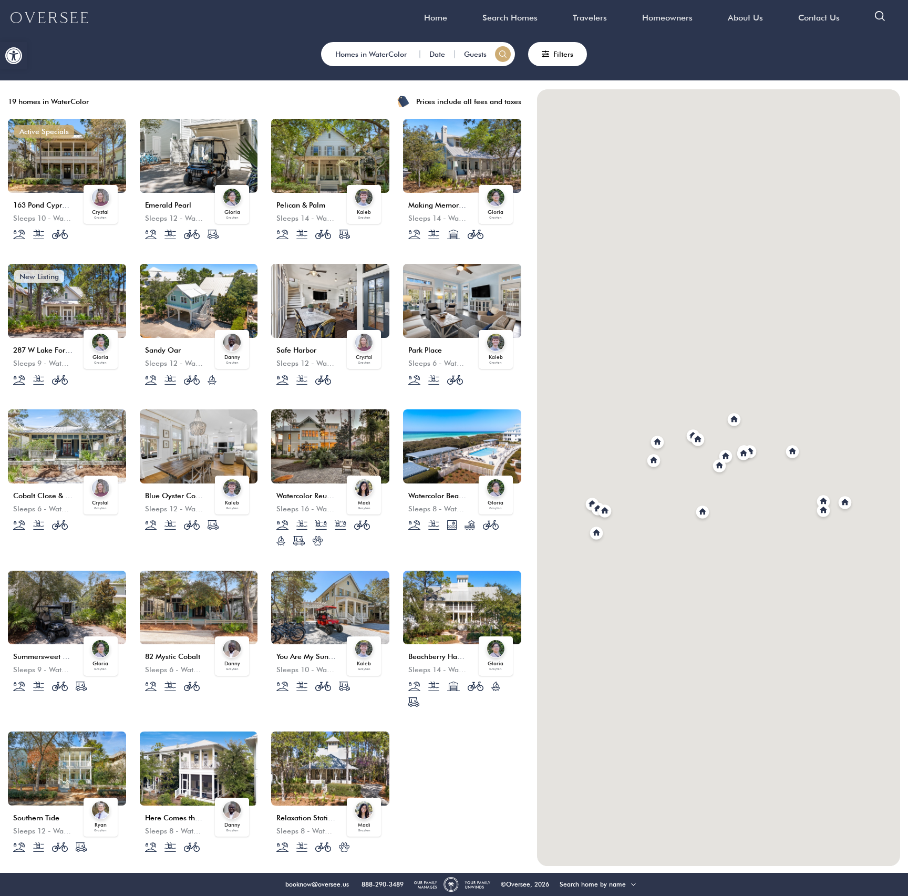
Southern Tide (36, 817)
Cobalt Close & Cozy (47, 495)
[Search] (503, 54)
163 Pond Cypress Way (51, 205)
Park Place (425, 350)
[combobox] (604, 884)
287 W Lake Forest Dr (49, 350)
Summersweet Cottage (51, 656)
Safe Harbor (296, 350)
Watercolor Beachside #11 (452, 495)
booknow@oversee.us (317, 884)
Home (435, 18)
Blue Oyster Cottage (178, 495)
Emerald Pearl (168, 205)
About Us (745, 18)
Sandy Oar (163, 350)
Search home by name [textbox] (593, 884)
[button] (13, 55)
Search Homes (510, 18)
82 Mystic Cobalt (172, 656)
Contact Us (819, 18)
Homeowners (667, 18)
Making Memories (438, 205)
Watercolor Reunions (310, 495)
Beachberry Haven (438, 656)
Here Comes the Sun (179, 817)
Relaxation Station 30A (314, 817)
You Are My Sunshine (311, 656)
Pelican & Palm (300, 205)
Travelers (590, 18)
